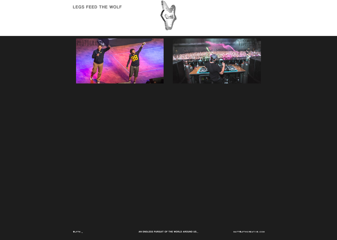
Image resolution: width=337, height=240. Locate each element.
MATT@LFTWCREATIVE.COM (249, 232)
